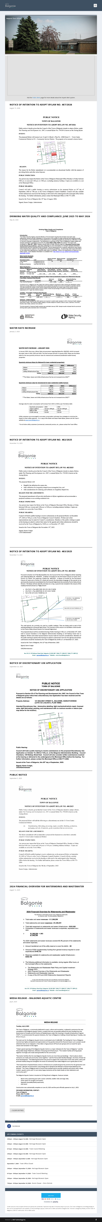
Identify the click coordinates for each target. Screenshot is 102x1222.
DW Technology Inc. (19, 1220)
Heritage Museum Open (37, 1139)
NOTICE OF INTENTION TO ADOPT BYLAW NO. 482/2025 (41, 439)
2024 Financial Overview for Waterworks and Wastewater (47, 886)
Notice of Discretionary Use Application (35, 662)
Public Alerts (36, 98)
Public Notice (18, 774)
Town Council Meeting (37, 1149)
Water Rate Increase (23, 327)
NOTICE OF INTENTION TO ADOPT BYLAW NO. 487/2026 (41, 104)
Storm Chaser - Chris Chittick (42, 1183)
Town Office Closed (26, 1163)
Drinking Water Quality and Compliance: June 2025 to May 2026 (50, 216)
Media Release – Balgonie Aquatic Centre (35, 998)
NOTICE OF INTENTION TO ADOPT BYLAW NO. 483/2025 (41, 551)
